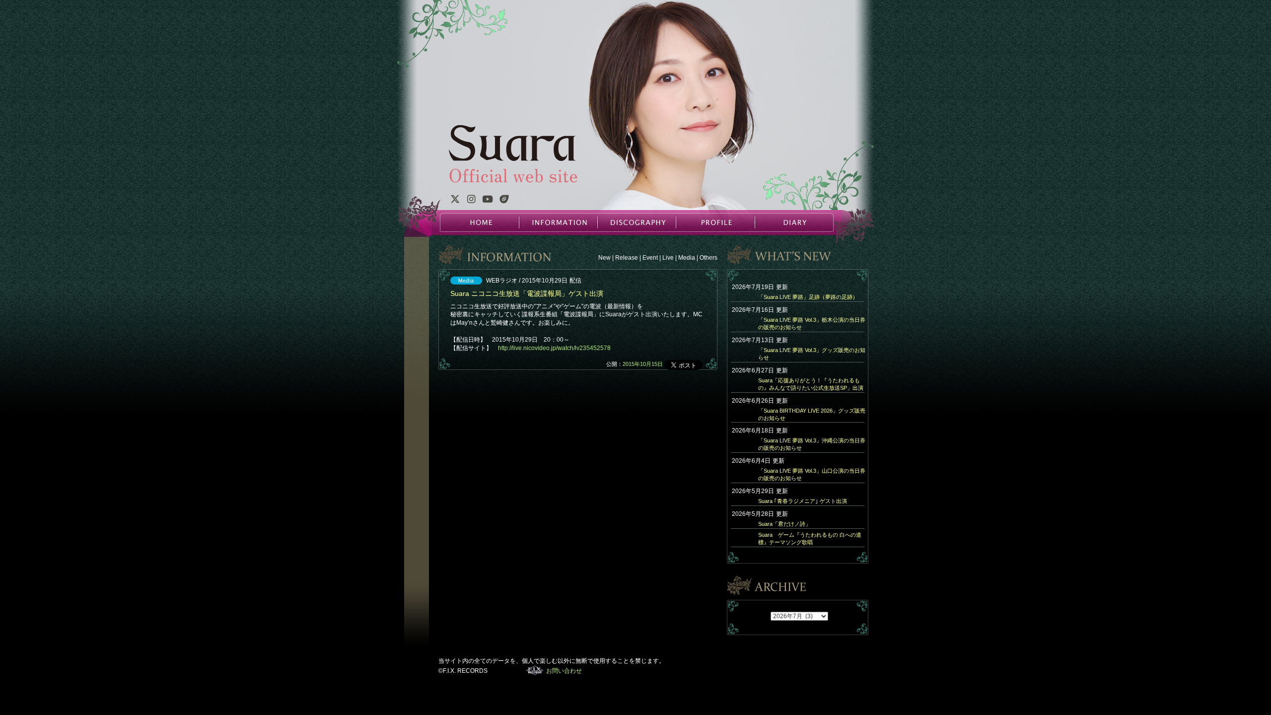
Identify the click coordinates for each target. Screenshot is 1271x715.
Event (650, 257)
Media (686, 257)
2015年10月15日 (643, 364)
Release (626, 257)
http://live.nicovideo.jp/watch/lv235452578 (554, 348)
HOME (479, 222)
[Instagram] (471, 200)
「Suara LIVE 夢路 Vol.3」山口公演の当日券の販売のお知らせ (811, 474)
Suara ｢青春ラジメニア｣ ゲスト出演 (802, 501)
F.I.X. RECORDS (535, 670)
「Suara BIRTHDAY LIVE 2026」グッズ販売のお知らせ (811, 414)
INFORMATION (558, 222)
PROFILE (715, 222)
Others (708, 257)
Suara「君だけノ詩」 (784, 524)
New (604, 257)
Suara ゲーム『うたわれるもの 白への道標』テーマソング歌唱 (809, 538)
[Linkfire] (504, 200)
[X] (455, 200)
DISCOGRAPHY (636, 222)
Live (668, 257)
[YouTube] (488, 200)
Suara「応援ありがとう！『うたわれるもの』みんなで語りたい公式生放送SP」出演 (810, 384)
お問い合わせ (564, 670)
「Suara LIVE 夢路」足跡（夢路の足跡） (808, 297)
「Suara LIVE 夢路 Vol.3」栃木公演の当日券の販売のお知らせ (811, 323)
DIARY (793, 222)
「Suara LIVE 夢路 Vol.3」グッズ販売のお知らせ (811, 353)
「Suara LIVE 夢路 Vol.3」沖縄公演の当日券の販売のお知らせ (811, 444)
